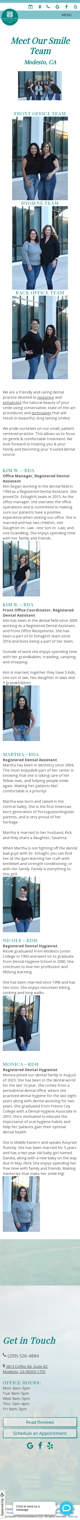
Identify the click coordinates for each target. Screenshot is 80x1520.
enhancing (12, 402)
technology (41, 412)
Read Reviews (40, 1422)
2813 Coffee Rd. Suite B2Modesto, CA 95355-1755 (25, 1369)
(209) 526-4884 (23, 1356)
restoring (45, 397)
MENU (67, 14)
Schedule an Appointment (40, 1433)
